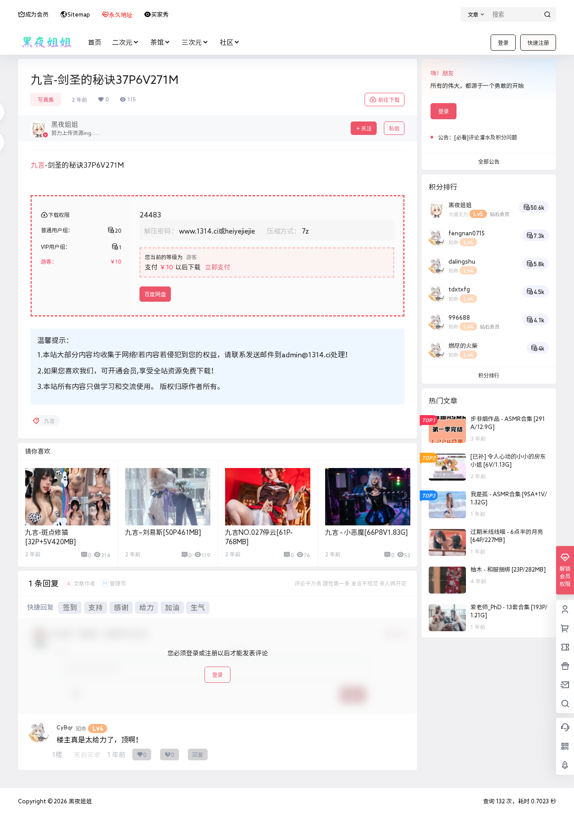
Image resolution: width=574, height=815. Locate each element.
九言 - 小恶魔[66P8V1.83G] (366, 532)
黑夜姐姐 (79, 801)
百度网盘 (155, 294)
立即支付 (217, 267)
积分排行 (489, 375)
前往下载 (389, 99)
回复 (197, 754)
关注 (366, 128)
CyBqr (65, 727)
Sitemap (78, 14)
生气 (198, 607)
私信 (394, 128)
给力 (146, 607)
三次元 (192, 42)
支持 (95, 607)
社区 (226, 42)
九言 (37, 165)
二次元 (122, 42)
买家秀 (160, 14)
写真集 (46, 99)
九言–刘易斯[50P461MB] (163, 532)
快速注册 (538, 42)
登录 (503, 42)
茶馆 (157, 42)
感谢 (121, 607)
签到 (70, 607)
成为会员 (36, 14)
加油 (172, 607)
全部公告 (489, 161)
